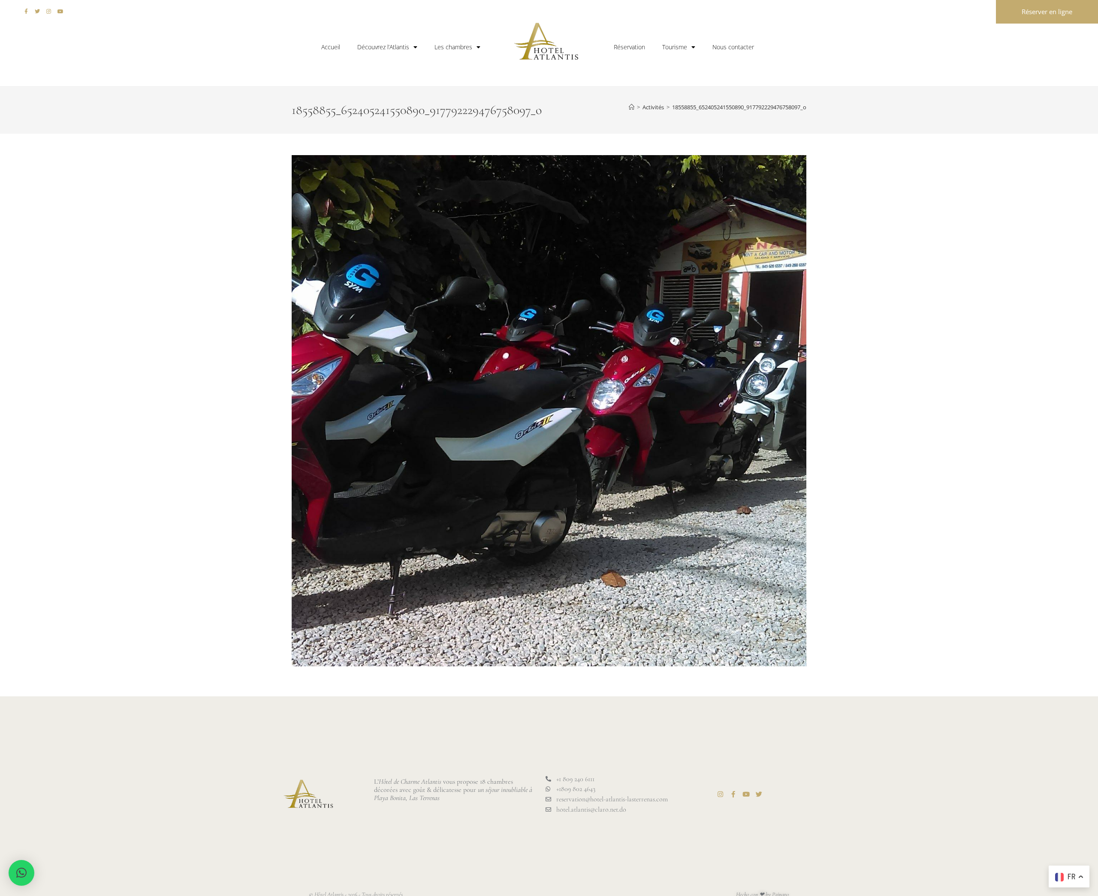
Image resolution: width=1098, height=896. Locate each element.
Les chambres (453, 47)
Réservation (629, 47)
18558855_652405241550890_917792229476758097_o (739, 107)
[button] (21, 873)
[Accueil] (631, 107)
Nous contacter (733, 47)
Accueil (330, 47)
